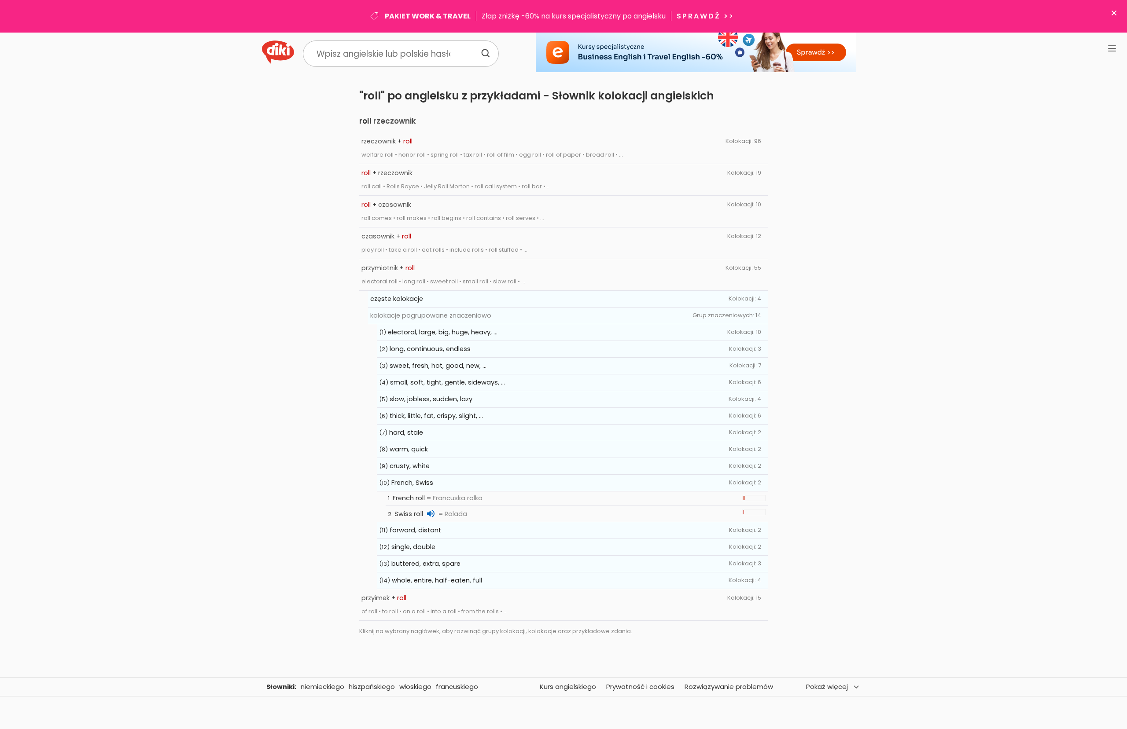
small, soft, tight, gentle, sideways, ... (447, 382)
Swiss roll (408, 513)
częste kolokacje (396, 298)
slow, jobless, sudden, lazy (431, 399)
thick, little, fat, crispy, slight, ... (436, 415)
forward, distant (415, 530)
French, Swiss (412, 482)
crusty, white (410, 466)
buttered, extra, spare (425, 563)
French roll (409, 498)
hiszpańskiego (372, 686)
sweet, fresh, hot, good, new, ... (438, 365)
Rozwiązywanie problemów (729, 686)
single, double (413, 546)
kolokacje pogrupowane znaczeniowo (430, 315)
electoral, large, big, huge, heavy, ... (442, 332)
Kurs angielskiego (568, 686)
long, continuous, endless (430, 348)
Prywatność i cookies (640, 686)
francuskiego (457, 686)
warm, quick (409, 449)
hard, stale (406, 432)
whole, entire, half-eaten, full (437, 580)
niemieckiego (322, 686)
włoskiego (415, 686)
